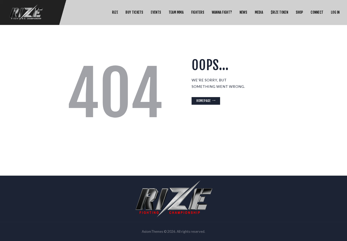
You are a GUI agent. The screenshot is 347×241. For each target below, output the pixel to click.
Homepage (203, 101)
